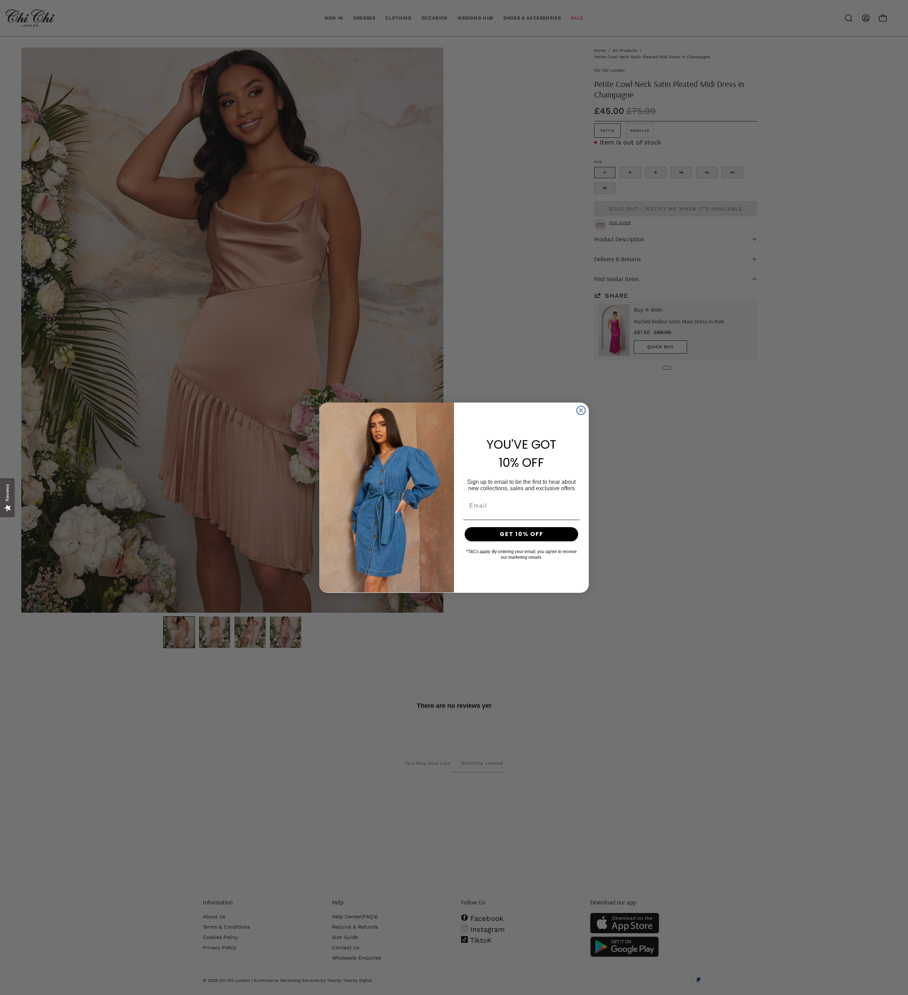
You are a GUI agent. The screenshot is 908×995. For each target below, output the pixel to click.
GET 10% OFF (521, 534)
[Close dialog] (581, 410)
